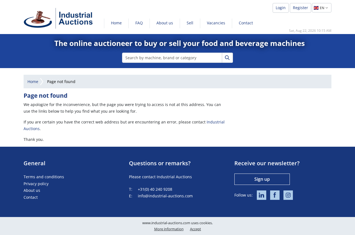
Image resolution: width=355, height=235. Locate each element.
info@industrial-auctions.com (165, 195)
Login (281, 7)
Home (116, 22)
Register (300, 7)
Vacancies (216, 22)
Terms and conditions (44, 176)
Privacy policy (36, 183)
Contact (246, 22)
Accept (195, 228)
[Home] (58, 18)
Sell (190, 22)
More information (169, 228)
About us (164, 22)
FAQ (139, 22)
